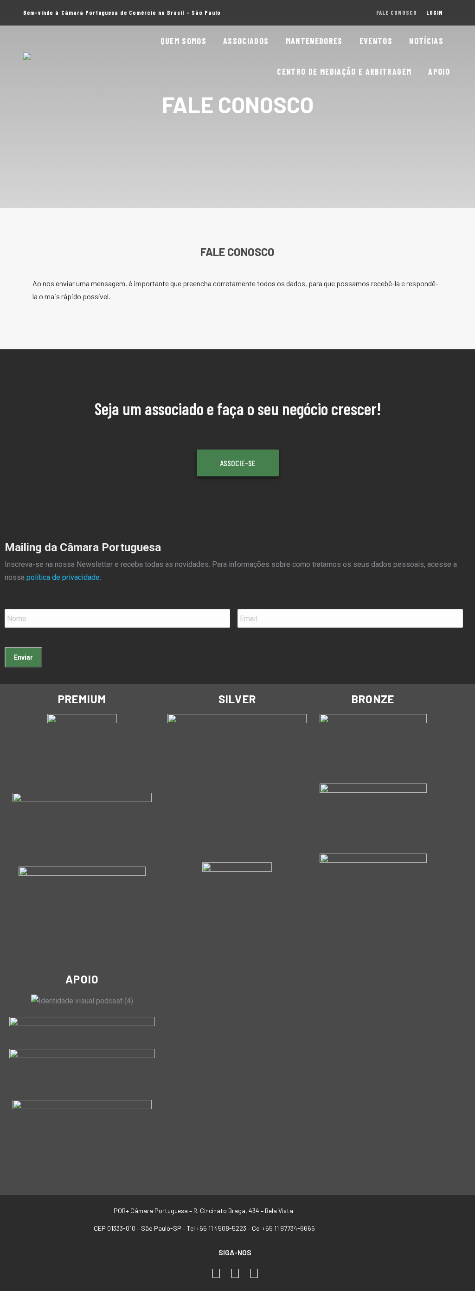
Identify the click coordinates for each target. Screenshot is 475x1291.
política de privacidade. (63, 577)
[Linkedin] (254, 1273)
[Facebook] (216, 1273)
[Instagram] (235, 1273)
